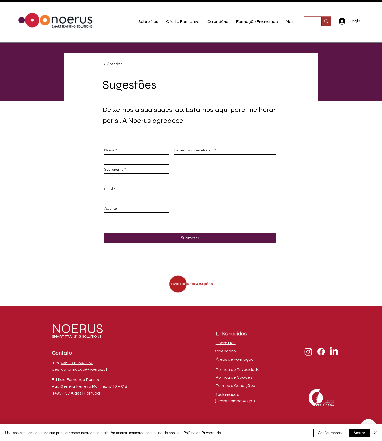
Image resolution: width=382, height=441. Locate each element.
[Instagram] (308, 351)
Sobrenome (113, 169)
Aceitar (359, 432)
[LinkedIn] (334, 351)
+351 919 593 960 (77, 363)
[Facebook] (321, 351)
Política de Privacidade (202, 432)
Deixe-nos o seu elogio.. (193, 150)
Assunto (110, 208)
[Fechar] (376, 433)
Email (108, 189)
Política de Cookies (234, 377)
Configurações (330, 432)
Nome (109, 150)
